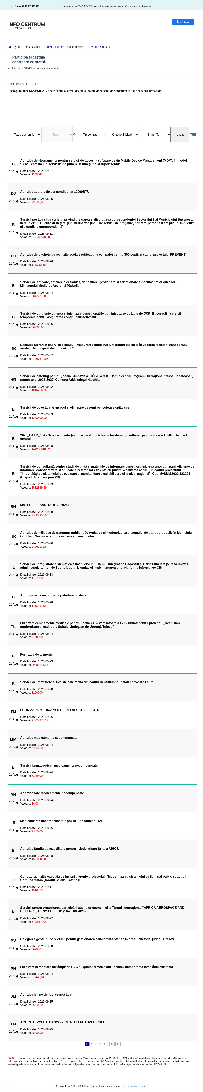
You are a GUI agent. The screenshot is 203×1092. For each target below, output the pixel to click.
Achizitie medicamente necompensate (48, 737)
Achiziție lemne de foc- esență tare (46, 994)
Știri (18, 46)
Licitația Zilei (32, 46)
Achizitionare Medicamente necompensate (52, 793)
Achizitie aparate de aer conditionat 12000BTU (55, 191)
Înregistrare (183, 22)
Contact (105, 46)
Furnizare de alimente (36, 654)
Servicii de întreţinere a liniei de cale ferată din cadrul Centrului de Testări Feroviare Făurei (87, 682)
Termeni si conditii (137, 1085)
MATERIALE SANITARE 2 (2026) (44, 505)
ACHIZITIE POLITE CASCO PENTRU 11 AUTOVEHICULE (62, 1022)
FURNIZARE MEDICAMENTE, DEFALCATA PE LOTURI (61, 710)
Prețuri (93, 46)
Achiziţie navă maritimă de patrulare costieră (53, 595)
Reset (192, 135)
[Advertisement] (103, 108)
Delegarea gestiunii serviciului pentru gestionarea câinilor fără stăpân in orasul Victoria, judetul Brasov (97, 939)
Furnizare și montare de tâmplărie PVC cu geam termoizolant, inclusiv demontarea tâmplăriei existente (96, 967)
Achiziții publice (53, 46)
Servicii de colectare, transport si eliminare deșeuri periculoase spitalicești (75, 407)
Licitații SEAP (76, 46)
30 (112, 1043)
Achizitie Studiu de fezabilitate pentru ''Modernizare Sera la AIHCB (69, 848)
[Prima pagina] (10, 46)
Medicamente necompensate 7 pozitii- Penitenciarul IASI (62, 821)
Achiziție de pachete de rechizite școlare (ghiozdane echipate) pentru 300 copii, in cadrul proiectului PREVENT (103, 254)
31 (118, 1043)
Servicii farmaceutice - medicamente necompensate (59, 765)
